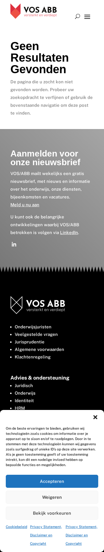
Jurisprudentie (29, 341)
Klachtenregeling (33, 356)
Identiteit (24, 400)
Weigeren (52, 497)
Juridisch (24, 385)
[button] (95, 417)
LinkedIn (69, 232)
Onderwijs (25, 393)
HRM (20, 408)
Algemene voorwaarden (39, 349)
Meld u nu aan (24, 204)
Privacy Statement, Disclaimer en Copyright (46, 535)
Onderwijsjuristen (33, 326)
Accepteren (52, 481)
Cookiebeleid (16, 527)
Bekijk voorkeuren (52, 513)
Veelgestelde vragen (36, 334)
